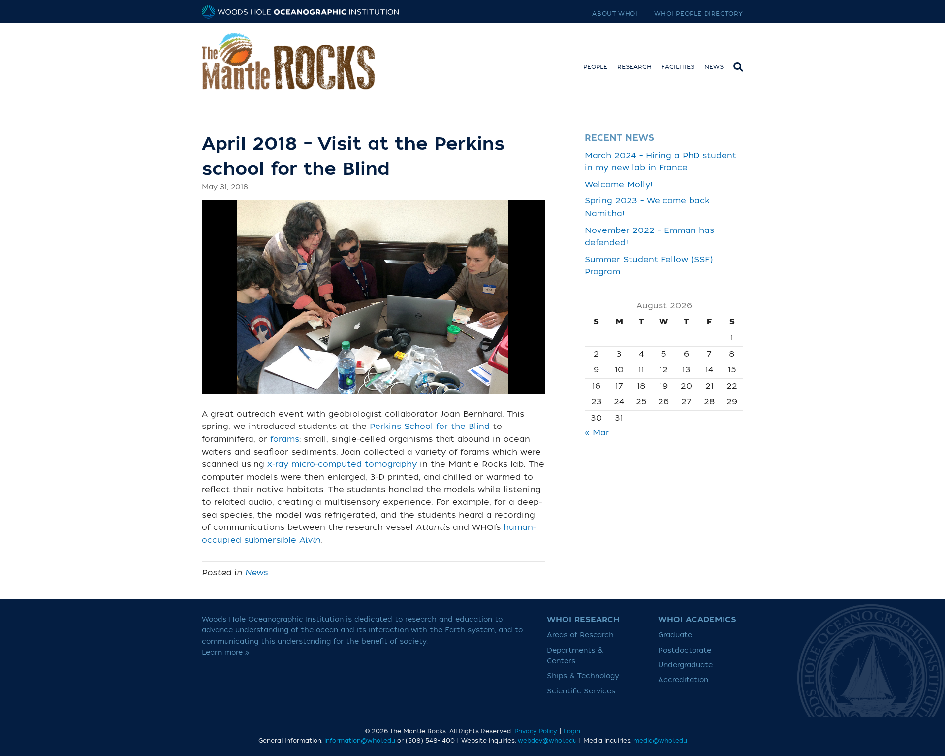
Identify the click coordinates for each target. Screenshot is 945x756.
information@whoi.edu (359, 741)
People (595, 67)
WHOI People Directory (698, 14)
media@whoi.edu (660, 741)
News (714, 67)
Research (634, 67)
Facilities (678, 67)
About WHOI (614, 14)
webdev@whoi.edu (547, 741)
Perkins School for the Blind (430, 426)
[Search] (735, 66)
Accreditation (683, 680)
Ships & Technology (583, 676)
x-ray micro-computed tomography (342, 464)
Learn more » (226, 652)
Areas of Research (580, 635)
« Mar (597, 432)
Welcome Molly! (619, 184)
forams (284, 439)
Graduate (675, 635)
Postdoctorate (684, 650)
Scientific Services (581, 691)
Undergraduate (685, 665)
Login (572, 731)
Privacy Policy (535, 731)
